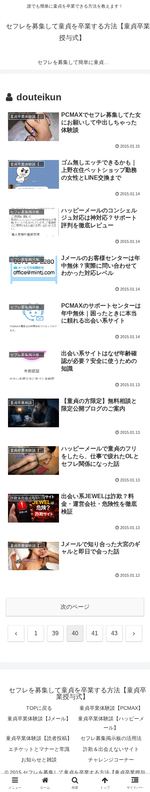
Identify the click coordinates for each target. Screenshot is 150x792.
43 (114, 633)
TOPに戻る (39, 708)
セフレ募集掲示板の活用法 (111, 738)
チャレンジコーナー (111, 760)
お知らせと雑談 (39, 760)
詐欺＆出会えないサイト (111, 749)
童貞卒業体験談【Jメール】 (39, 718)
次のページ (75, 607)
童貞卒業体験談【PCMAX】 (111, 708)
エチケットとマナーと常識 (39, 749)
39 (55, 633)
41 (94, 633)
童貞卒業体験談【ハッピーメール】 (111, 723)
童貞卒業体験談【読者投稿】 (39, 738)
